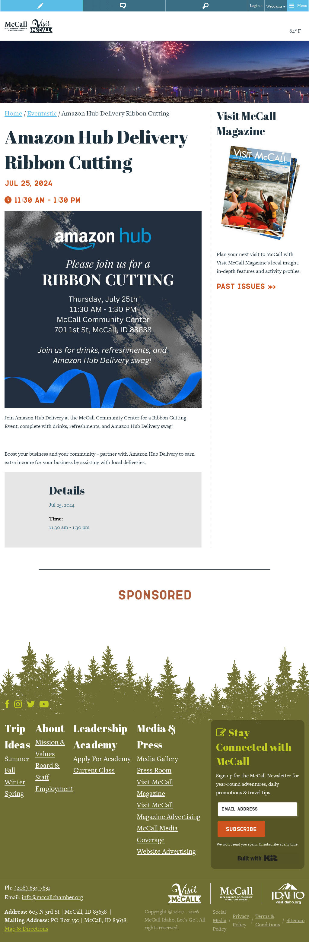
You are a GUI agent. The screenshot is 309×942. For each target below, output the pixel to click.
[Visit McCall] (184, 893)
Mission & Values (50, 747)
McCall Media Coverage (157, 833)
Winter (15, 782)
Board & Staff (47, 771)
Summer (17, 758)
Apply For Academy (102, 758)
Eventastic (42, 113)
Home (13, 113)
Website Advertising (166, 851)
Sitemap (295, 920)
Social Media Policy (219, 920)
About (50, 728)
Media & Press (156, 736)
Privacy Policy (241, 920)
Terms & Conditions (267, 920)
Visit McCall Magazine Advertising (168, 810)
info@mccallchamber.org (52, 897)
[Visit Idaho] (287, 893)
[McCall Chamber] (16, 25)
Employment (54, 788)
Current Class (94, 770)
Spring (14, 793)
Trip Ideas (17, 736)
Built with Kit (257, 858)
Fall (10, 770)
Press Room (154, 770)
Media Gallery (157, 758)
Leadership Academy (100, 736)
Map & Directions (26, 929)
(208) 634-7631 (32, 888)
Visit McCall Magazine (155, 787)
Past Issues (241, 286)
